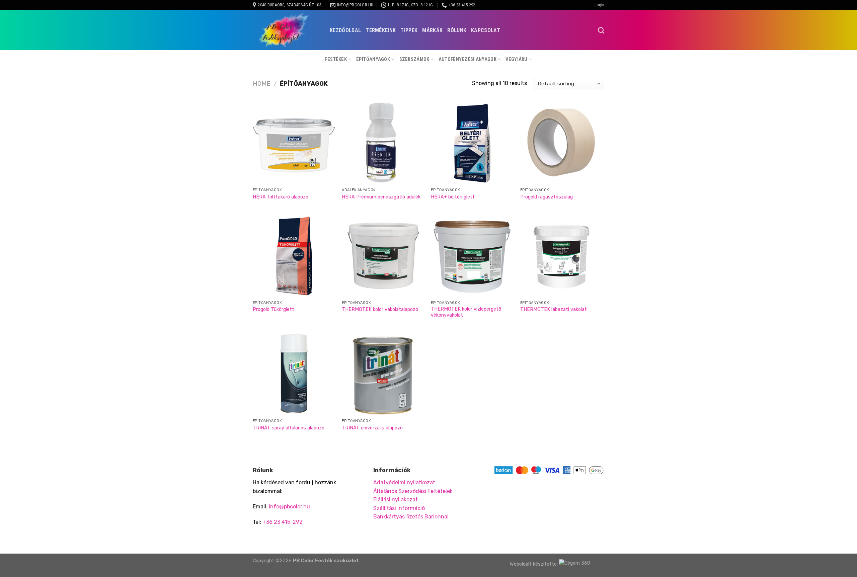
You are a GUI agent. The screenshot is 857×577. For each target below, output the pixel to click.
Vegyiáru (516, 59)
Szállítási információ (399, 508)
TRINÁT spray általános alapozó (288, 428)
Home (261, 83)
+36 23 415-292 (282, 522)
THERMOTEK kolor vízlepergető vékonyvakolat (466, 312)
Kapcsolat (485, 30)
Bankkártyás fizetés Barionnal (411, 516)
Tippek (408, 30)
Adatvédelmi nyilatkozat (404, 482)
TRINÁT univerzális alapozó (372, 428)
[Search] (601, 30)
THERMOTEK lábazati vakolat (553, 309)
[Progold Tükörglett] (294, 256)
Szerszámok (414, 59)
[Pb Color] (286, 30)
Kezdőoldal (345, 30)
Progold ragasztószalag (546, 197)
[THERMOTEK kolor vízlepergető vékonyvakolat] (472, 256)
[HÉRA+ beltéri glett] (472, 143)
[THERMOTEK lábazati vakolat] (561, 256)
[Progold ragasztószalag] (561, 143)
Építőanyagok (373, 59)
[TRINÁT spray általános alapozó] (294, 374)
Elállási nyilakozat (395, 499)
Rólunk (456, 30)
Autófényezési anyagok (467, 59)
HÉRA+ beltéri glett (453, 197)
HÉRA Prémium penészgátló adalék (381, 197)
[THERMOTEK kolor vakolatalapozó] (383, 256)
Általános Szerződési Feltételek (413, 491)
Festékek (336, 59)
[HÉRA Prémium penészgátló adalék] (383, 143)
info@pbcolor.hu (289, 506)
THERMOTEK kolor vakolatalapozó (380, 309)
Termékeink (381, 30)
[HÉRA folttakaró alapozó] (294, 143)
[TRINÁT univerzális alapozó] (383, 374)
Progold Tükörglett (273, 309)
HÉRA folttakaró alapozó (280, 197)
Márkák (432, 30)
